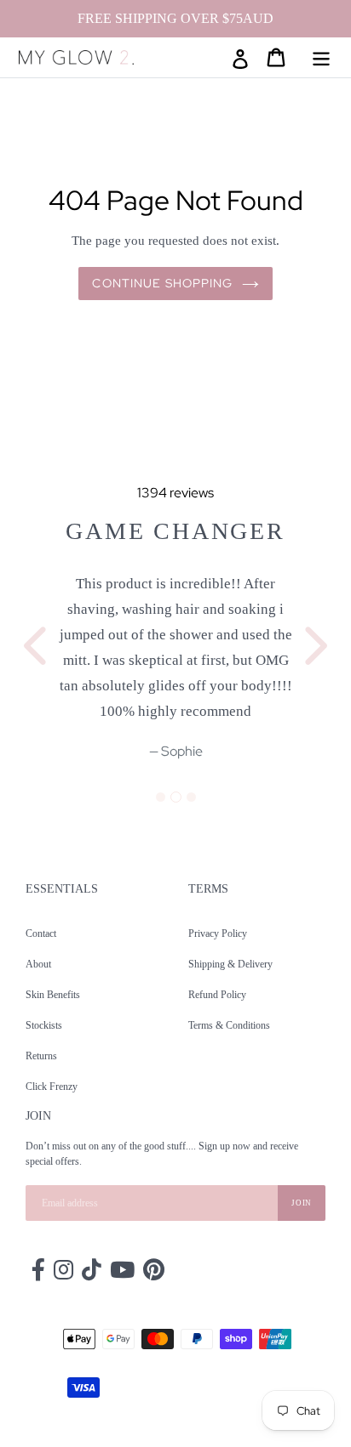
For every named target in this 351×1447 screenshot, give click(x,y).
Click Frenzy (52, 1086)
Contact (41, 933)
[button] (37, 637)
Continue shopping (162, 283)
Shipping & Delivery (230, 964)
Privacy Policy (217, 933)
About (38, 964)
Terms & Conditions (229, 1025)
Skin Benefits (53, 995)
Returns (41, 1056)
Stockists (44, 1025)
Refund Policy (217, 995)
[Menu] (321, 57)
